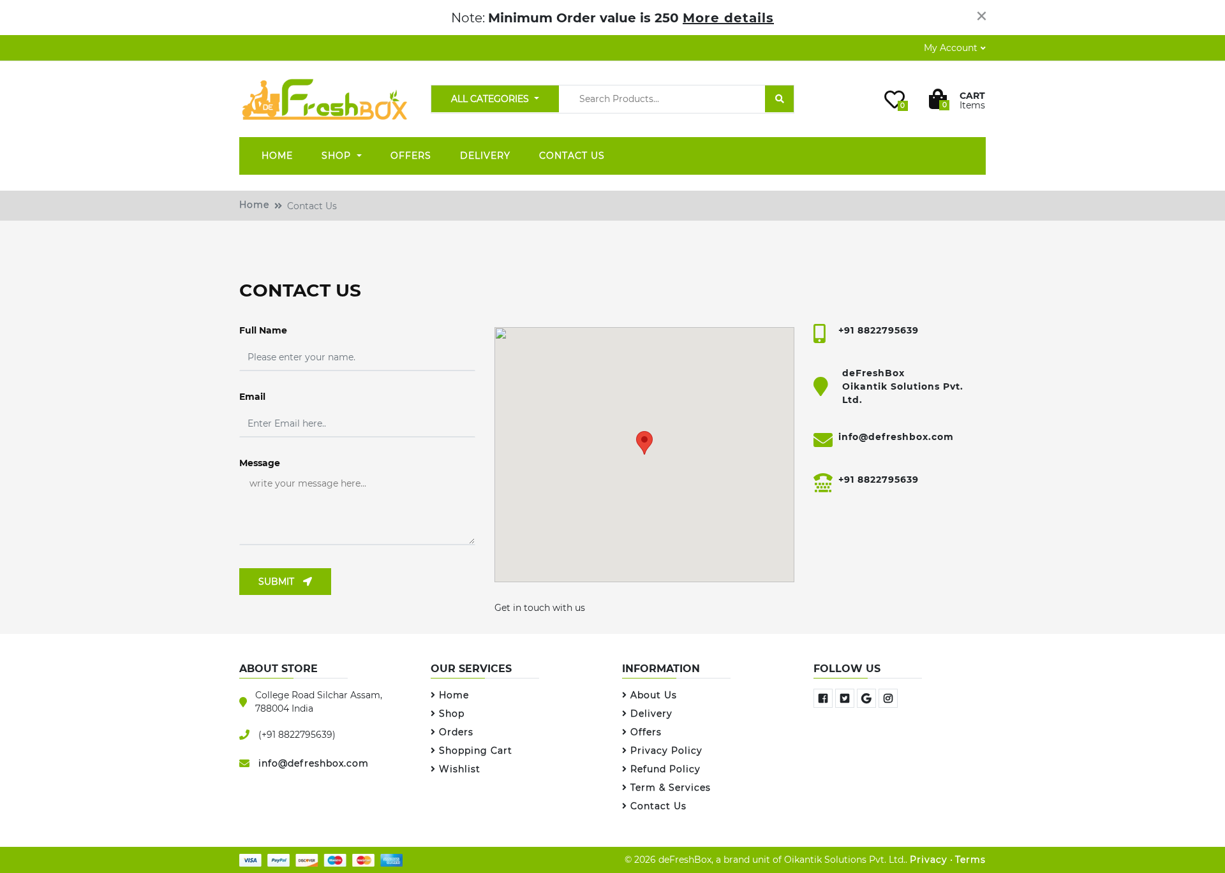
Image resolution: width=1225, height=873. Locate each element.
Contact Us (572, 155)
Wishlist (459, 769)
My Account (950, 48)
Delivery (485, 155)
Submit (277, 581)
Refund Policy (665, 769)
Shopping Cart (475, 750)
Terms (970, 859)
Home (277, 155)
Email (252, 396)
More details (728, 18)
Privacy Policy (666, 750)
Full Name (263, 330)
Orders (456, 732)
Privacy (928, 859)
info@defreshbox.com (896, 437)
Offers (410, 155)
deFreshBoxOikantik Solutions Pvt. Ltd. (902, 386)
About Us (653, 695)
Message (259, 463)
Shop (338, 155)
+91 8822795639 (878, 330)
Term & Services (670, 787)
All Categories (491, 99)
